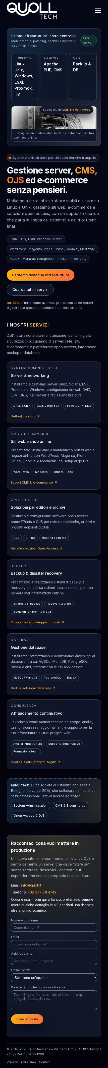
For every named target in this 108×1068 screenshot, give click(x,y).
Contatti (44, 1062)
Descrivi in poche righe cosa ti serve (38, 987)
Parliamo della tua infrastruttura (40, 275)
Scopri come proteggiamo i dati (38, 622)
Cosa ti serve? (22, 970)
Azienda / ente (22, 953)
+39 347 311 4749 (42, 892)
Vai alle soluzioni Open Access (37, 548)
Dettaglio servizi (25, 416)
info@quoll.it (31, 885)
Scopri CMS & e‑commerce (34, 483)
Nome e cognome (24, 920)
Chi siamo (28, 1062)
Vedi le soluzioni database (33, 688)
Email (15, 937)
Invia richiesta (27, 1019)
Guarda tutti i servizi (30, 289)
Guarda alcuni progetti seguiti (36, 762)
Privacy (12, 1062)
